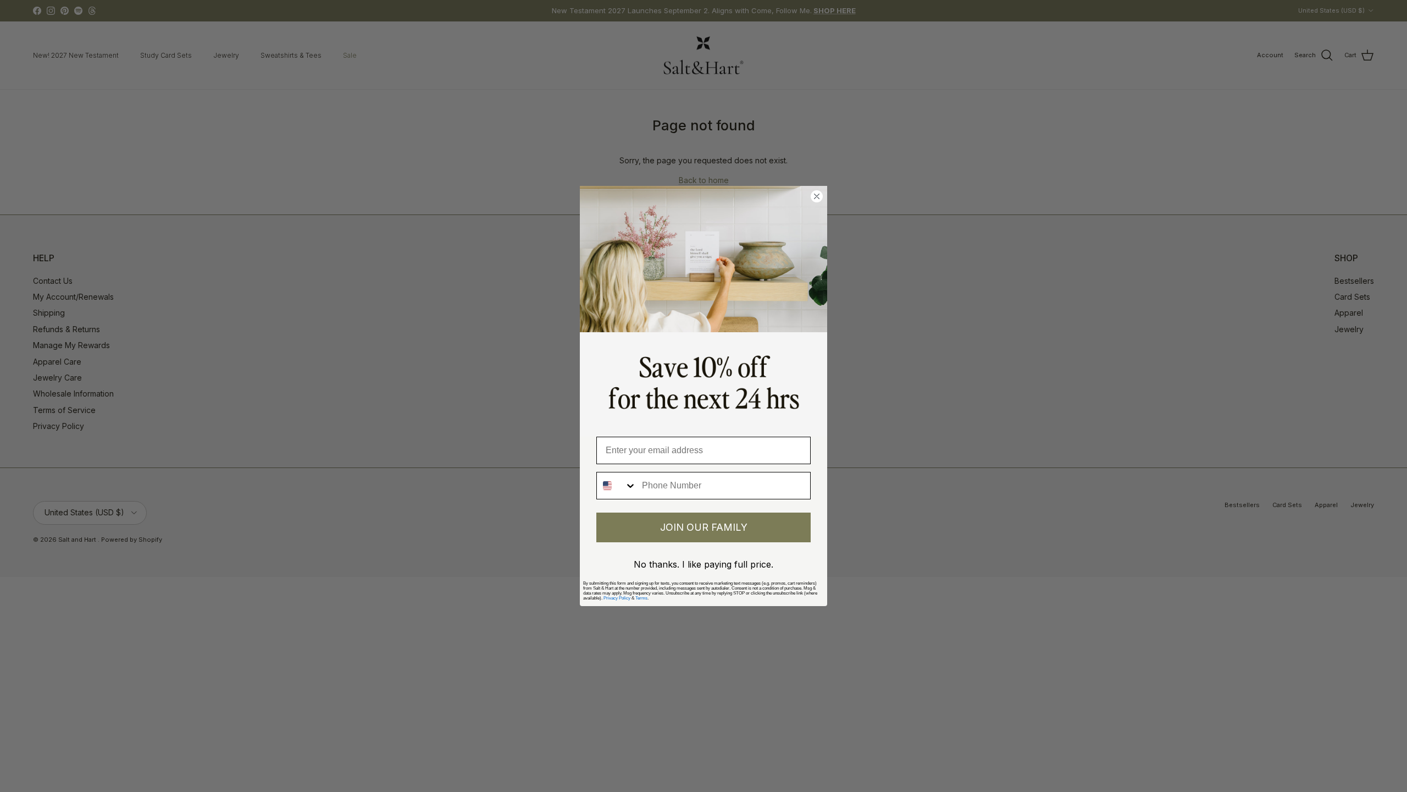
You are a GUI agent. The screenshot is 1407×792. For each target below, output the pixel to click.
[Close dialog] (817, 196)
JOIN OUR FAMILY (703, 527)
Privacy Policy (616, 598)
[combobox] (616, 485)
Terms (641, 598)
